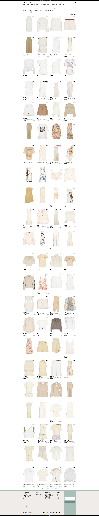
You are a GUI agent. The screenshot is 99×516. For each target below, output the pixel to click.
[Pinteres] (26, 506)
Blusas (28, 8)
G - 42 (39, 10)
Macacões (45, 8)
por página (48, 488)
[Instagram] (23, 506)
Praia (48, 8)
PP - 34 (30, 10)
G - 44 (42, 10)
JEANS (57, 4)
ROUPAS (41, 4)
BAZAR (63, 4)
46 (55, 488)
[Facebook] (24, 506)
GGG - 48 (47, 10)
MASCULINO (33, 4)
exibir (42, 488)
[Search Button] (70, 2)
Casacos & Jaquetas (40, 8)
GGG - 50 (51, 10)
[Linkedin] (31, 506)
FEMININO (28, 4)
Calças (36, 8)
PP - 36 (32, 10)
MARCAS (37, 4)
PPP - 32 (27, 10)
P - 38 (35, 10)
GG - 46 (45, 10)
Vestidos (53, 8)
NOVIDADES (24, 4)
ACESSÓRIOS (53, 4)
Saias (50, 8)
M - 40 (37, 10)
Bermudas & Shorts (32, 8)
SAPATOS (48, 4)
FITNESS (60, 4)
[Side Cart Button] (75, 2)
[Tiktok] (29, 506)
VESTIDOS (44, 4)
